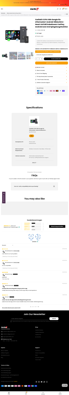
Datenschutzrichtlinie (6, 368)
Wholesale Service (5, 355)
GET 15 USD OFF (3, 198)
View (31, 136)
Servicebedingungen (6, 370)
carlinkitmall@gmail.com (9, 334)
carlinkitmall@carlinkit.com (35, 1)
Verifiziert (34, 241)
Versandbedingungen (6, 372)
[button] (63, 4)
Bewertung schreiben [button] (57, 226)
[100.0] (31, 236)
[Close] (3, 193)
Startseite (3, 13)
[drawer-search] (57, 9)
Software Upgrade (39, 357)
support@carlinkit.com (8, 336)
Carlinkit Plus (38, 334)
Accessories (38, 337)
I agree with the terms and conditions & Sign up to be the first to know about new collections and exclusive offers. (35, 321)
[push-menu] (2, 9)
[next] (31, 35)
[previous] (4, 35)
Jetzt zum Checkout (51, 63)
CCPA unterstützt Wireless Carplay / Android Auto (48, 51)
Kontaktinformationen (6, 377)
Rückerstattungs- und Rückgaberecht (10, 375)
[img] (5, 249)
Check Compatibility (40, 353)
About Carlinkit (4, 350)
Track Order (38, 359)
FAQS (36, 355)
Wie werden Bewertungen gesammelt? (11, 307)
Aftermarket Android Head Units (14, 13)
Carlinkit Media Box (39, 332)
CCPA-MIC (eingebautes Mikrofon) (44, 54)
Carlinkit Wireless (39, 330)
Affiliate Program (5, 353)
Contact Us (37, 350)
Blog (2, 357)
